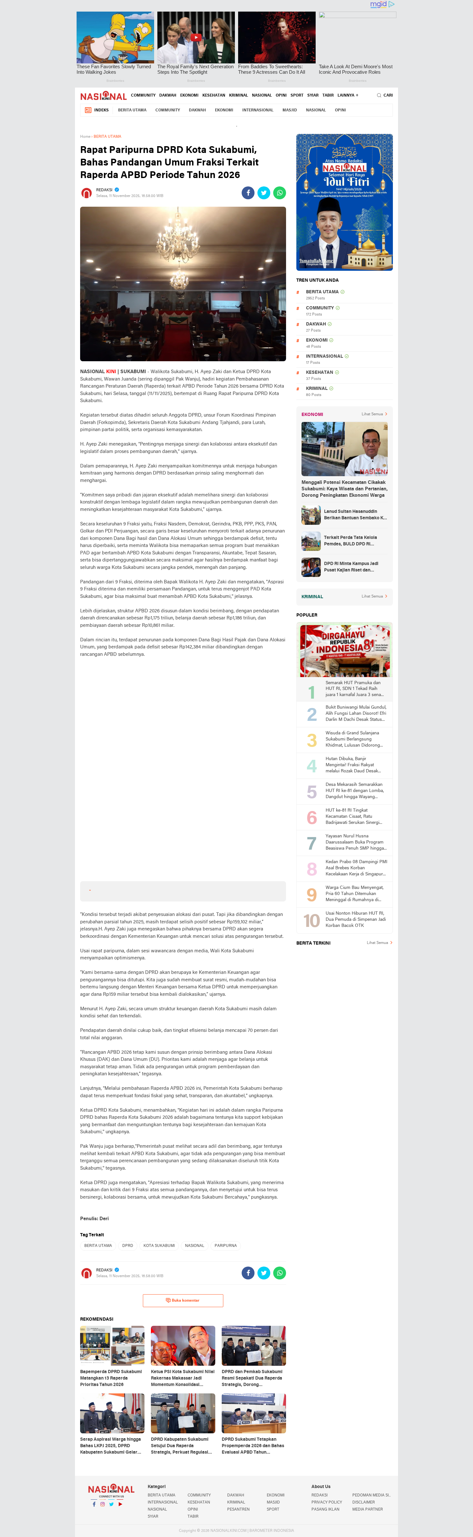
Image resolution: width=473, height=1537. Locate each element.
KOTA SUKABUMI (159, 1246)
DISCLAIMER (363, 1502)
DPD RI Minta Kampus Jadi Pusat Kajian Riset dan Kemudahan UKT (351, 567)
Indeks (101, 110)
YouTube (120, 1512)
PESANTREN (238, 1510)
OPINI (281, 96)
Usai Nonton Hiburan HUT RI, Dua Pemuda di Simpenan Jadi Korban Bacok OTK (356, 919)
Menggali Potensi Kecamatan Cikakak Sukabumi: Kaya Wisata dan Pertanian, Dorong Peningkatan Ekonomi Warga (344, 489)
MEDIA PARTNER (367, 1510)
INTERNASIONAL (258, 110)
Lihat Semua (372, 414)
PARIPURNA (226, 1246)
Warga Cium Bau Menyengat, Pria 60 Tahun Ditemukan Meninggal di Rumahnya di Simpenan (355, 894)
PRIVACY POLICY (326, 1502)
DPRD (127, 1246)
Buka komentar (185, 1301)
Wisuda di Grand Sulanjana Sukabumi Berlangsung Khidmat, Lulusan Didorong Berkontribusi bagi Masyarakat (355, 740)
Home (85, 137)
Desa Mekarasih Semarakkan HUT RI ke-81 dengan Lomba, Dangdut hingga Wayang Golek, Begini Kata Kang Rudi (355, 791)
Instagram (102, 1512)
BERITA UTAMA (132, 110)
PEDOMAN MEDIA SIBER (372, 1495)
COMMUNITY (143, 96)
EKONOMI (189, 96)
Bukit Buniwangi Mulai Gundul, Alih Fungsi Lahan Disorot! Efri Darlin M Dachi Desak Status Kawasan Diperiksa (356, 714)
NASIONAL (262, 96)
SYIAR (313, 96)
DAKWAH (167, 96)
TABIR (328, 96)
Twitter (111, 1512)
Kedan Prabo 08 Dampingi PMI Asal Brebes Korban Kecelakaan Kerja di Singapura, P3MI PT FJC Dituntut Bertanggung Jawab (356, 868)
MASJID (290, 110)
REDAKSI (319, 1495)
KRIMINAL (238, 96)
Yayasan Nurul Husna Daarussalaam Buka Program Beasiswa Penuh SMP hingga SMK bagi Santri (355, 843)
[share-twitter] (263, 192)
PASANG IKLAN (325, 1510)
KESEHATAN (213, 96)
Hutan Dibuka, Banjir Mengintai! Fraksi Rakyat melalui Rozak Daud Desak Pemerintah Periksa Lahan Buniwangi (352, 765)
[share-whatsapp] (279, 192)
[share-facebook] (248, 192)
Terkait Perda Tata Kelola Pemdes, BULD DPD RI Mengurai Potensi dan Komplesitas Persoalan (350, 541)
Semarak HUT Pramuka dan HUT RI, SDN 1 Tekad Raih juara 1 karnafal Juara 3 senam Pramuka (355, 689)
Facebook (94, 1512)
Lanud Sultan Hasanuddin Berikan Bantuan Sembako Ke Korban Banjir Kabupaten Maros (355, 515)
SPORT (297, 96)
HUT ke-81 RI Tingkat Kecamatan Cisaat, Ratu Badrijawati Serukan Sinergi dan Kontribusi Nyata (352, 817)
